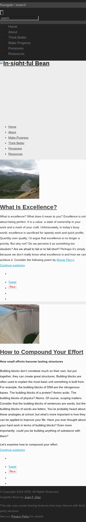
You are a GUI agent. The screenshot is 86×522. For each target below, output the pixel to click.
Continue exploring (12, 265)
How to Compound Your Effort (41, 352)
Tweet (12, 282)
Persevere (16, 48)
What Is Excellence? (28, 207)
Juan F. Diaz (32, 497)
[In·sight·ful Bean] (24, 63)
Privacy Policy (20, 516)
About (12, 32)
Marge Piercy (65, 260)
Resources (16, 54)
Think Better (17, 37)
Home (12, 26)
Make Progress (19, 43)
